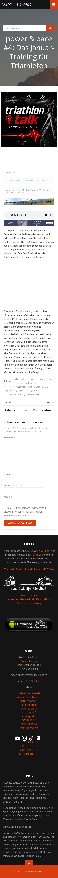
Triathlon (18, 383)
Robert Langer (29, 661)
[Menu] (54, 4)
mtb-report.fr (29, 712)
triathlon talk (30, 383)
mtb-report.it (29, 720)
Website (8, 496)
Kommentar (10, 437)
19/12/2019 (9, 172)
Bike (16, 379)
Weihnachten (33, 394)
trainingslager (16, 390)
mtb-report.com (29, 727)
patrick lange (34, 386)
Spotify (35, 554)
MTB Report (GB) (29, 753)
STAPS (45, 386)
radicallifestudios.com (29, 697)
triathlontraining (17, 394)
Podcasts (31, 379)
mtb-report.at (29, 704)
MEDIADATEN (29, 595)
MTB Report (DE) (29, 750)
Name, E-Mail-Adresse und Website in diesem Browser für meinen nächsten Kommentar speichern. (25, 512)
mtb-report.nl (29, 716)
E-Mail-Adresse (13, 485)
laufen (23, 379)
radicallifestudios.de (29, 693)
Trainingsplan (31, 390)
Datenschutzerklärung (29, 603)
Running (42, 379)
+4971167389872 (33, 681)
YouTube (44, 551)
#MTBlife (29, 742)
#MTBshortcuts (29, 746)
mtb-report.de (29, 701)
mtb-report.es (29, 723)
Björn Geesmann (18, 386)
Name (7, 474)
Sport (49, 379)
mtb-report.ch (29, 708)
